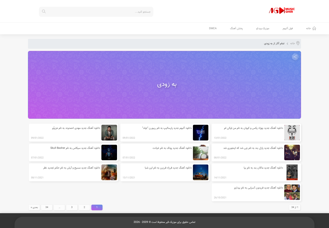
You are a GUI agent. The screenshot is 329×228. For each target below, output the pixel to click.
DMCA (213, 28)
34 (46, 207)
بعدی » (34, 207)
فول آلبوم (288, 28)
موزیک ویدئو (262, 28)
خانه (308, 28)
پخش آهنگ (236, 28)
